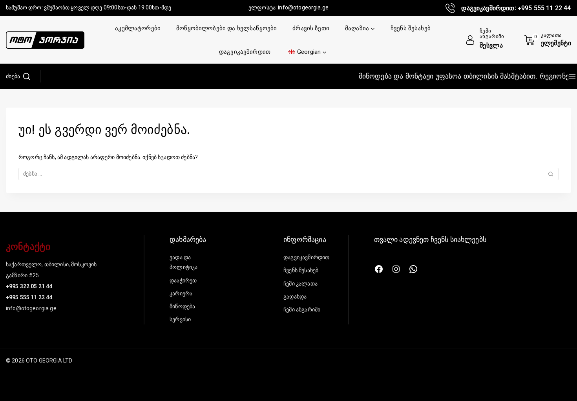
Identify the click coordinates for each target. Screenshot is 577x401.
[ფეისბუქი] (378, 269)
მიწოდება (182, 306)
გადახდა (295, 296)
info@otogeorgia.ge (303, 7)
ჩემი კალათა (300, 283)
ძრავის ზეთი (310, 28)
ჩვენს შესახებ (411, 28)
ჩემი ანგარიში (301, 309)
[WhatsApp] (413, 269)
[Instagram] (396, 269)
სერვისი (180, 319)
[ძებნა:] (288, 173)
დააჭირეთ (183, 280)
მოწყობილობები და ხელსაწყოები (226, 28)
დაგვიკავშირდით (244, 51)
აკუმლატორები (138, 28)
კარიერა (181, 293)
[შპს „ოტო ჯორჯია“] (45, 40)
